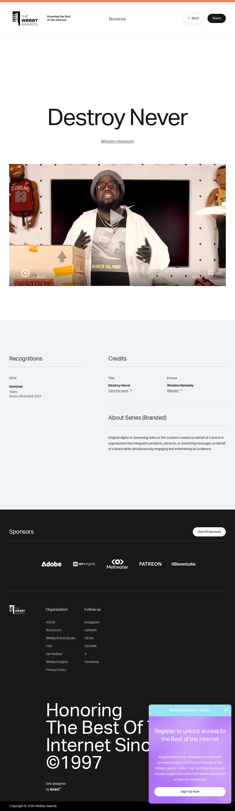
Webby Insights (57, 662)
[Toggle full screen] (210, 272)
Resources (54, 630)
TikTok (88, 638)
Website (173, 391)
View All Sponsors (209, 531)
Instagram (91, 622)
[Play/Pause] (25, 273)
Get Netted (54, 654)
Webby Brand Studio (60, 638)
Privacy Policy (56, 670)
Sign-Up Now (190, 791)
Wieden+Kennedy (117, 142)
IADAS (50, 622)
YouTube (90, 646)
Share (216, 18)
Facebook (91, 662)
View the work (118, 391)
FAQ (49, 646)
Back (195, 18)
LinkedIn (90, 630)
